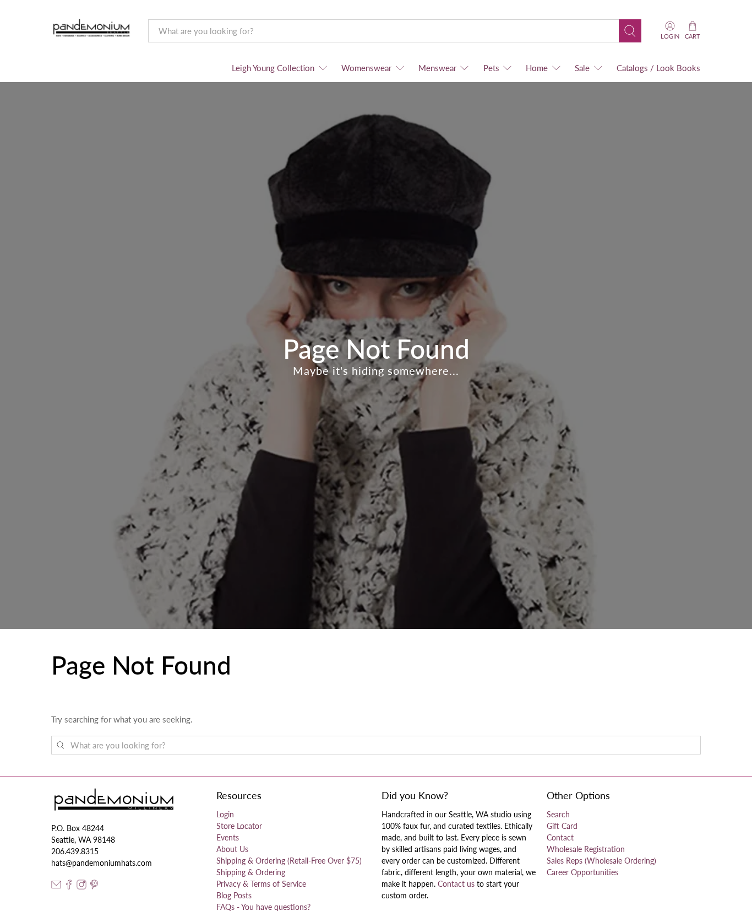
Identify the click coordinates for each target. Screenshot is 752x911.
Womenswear (366, 68)
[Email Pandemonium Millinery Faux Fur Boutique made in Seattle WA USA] (56, 886)
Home (537, 68)
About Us (232, 849)
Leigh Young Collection (273, 68)
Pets (491, 68)
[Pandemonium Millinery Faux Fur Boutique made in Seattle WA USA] (92, 31)
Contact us (456, 883)
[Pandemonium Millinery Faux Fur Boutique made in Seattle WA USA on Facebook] (69, 886)
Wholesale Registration (586, 849)
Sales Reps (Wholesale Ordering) (601, 860)
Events (227, 837)
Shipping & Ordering (250, 872)
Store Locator (239, 826)
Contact (560, 837)
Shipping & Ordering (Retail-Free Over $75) (289, 860)
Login (225, 814)
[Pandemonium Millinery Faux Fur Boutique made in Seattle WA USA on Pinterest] (94, 886)
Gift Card (562, 826)
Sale (582, 68)
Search (558, 814)
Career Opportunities (582, 872)
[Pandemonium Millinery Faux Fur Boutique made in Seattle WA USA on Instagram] (81, 886)
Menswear (437, 68)
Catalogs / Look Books (658, 68)
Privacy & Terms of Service (261, 883)
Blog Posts (234, 895)
